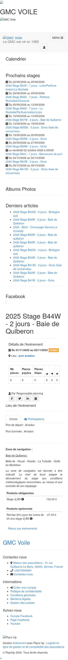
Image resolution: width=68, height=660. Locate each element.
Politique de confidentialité (26, 591)
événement (19, 643)
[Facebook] (11, 398)
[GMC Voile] (12, 37)
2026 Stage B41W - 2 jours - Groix (33, 280)
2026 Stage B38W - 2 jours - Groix (26, 139)
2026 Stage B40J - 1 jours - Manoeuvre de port (34, 154)
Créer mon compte (25, 587)
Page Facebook (19, 620)
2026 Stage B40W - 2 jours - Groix (26, 161)
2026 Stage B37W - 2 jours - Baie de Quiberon (33, 120)
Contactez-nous (23, 574)
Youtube (15, 623)
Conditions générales (23, 595)
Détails (13, 419)
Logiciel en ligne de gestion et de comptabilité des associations (33, 645)
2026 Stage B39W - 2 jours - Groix (26, 146)
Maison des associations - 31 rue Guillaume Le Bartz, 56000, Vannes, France (36, 564)
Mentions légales (20, 599)
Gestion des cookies (22, 603)
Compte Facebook (21, 616)
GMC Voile (16, 542)
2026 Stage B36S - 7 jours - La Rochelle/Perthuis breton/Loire (24, 110)
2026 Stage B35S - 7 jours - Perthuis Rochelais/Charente (27, 99)
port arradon (27, 356)
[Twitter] (19, 398)
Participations (35, 419)
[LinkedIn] (27, 398)
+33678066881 (23, 570)
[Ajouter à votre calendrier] (35, 398)
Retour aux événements (22, 528)
